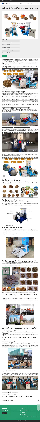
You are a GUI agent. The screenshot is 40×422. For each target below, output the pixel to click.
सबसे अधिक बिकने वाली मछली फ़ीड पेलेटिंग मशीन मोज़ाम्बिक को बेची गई (10, 392)
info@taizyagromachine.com (25, 410)
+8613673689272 (24, 412)
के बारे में (28, 3)
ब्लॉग (24, 3)
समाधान (17, 3)
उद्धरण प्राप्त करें (4, 55)
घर (14, 3)
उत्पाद (21, 3)
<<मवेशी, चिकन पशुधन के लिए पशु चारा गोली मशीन (7, 400)
